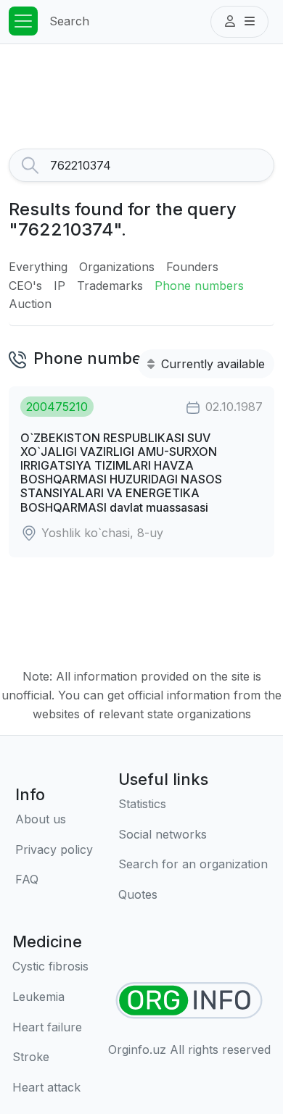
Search (69, 21)
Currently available (211, 364)
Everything (38, 266)
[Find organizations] (189, 1000)
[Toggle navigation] (23, 21)
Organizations (117, 266)
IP (59, 285)
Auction (30, 303)
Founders (192, 266)
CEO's (25, 285)
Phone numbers (199, 285)
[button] (239, 22)
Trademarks (110, 285)
